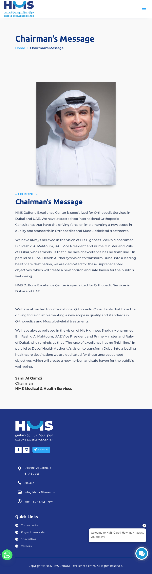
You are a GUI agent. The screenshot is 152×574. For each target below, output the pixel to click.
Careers (26, 546)
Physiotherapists (33, 532)
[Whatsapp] (7, 554)
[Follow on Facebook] (18, 450)
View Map (43, 449)
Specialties (28, 539)
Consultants (29, 525)
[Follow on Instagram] (26, 450)
